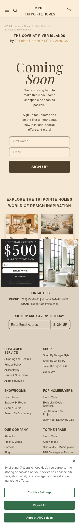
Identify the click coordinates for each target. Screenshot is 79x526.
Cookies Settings (39, 492)
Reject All (39, 505)
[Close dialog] (75, 241)
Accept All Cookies (39, 517)
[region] (39, 490)
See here (21, 283)
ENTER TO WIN (20, 271)
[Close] (74, 461)
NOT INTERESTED (20, 276)
